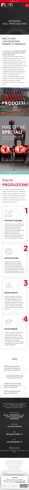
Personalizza (14, 485)
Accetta (24, 485)
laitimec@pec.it (14, 442)
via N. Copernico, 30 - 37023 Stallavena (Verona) (15, 417)
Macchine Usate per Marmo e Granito (14, 461)
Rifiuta (5, 485)
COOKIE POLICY (14, 448)
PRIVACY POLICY (14, 447)
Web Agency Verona (8, 450)
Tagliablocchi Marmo (14, 467)
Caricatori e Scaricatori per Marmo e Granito (12, 472)
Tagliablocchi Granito (14, 469)
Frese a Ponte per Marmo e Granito (14, 474)
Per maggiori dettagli (20, 482)
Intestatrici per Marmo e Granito (13, 463)
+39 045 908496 (14, 426)
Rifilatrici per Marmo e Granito (14, 465)
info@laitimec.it (14, 434)
